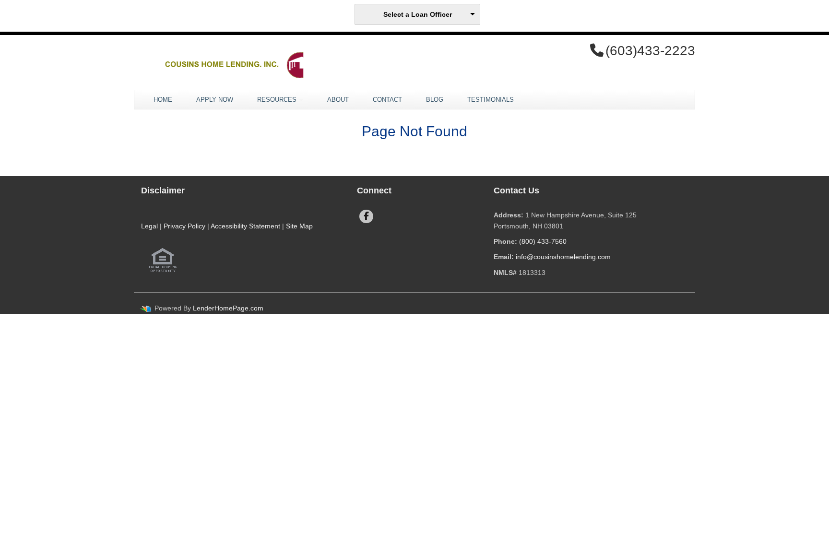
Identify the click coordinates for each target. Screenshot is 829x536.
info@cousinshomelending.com (563, 257)
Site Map (299, 226)
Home (163, 99)
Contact (387, 99)
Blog (434, 99)
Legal (149, 226)
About (338, 99)
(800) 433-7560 (543, 241)
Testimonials (490, 99)
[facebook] (366, 216)
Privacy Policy (184, 226)
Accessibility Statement (245, 226)
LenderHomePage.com (228, 308)
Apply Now (214, 99)
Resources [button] (277, 99)
